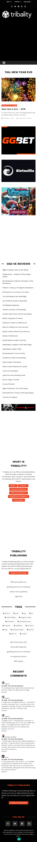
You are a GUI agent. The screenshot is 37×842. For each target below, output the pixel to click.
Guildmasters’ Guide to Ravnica (14, 340)
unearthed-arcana (25, 621)
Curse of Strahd (8, 384)
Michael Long (8, 118)
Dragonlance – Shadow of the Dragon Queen (16, 275)
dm (32, 613)
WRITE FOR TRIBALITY (18, 493)
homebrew (10, 621)
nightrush (18, 596)
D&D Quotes (18, 661)
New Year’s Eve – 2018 (13, 109)
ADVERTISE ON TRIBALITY (18, 496)
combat (24, 634)
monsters (30, 625)
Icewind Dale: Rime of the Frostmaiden (17, 314)
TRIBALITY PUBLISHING (18, 573)
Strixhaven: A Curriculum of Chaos (15, 292)
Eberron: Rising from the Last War (15, 327)
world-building (11, 617)
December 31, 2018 (24, 118)
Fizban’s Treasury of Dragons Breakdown (17, 288)
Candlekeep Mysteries (10, 305)
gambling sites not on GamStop (18, 587)
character (7, 625)
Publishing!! (18, 500)
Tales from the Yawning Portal (13, 375)
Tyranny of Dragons (9, 397)
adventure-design (17, 630)
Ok (19, 839)
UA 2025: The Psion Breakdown (12, 686)
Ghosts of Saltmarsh (10, 336)
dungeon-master (26, 617)
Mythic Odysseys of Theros (12, 318)
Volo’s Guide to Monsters (11, 362)
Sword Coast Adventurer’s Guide (14, 366)
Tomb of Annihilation (10, 371)
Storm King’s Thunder (10, 380)
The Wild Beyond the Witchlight (14, 296)
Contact (17, 1)
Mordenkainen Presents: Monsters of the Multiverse (17, 282)
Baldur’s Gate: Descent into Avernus (16, 331)
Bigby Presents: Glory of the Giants (15, 270)
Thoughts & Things (9, 105)
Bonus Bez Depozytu (18, 647)
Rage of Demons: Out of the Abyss (15, 388)
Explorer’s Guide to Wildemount (14, 323)
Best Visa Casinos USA (18, 642)
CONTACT (23, 486)
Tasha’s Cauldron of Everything (14, 310)
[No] (35, 835)
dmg (5, 630)
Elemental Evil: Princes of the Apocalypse (18, 393)
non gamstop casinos (18, 656)
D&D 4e (13, 634)
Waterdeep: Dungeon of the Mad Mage (16, 345)
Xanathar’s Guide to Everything (14, 358)
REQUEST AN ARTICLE (18, 489)
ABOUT (13, 486)
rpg (25, 613)
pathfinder (19, 625)
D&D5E (31, 630)
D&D (16, 613)
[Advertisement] (18, 39)
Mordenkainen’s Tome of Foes (13, 353)
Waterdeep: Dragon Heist (11, 349)
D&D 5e (7, 613)
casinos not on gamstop (18, 592)
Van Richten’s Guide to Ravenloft (14, 301)
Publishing (27, 1)
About (9, 1)
